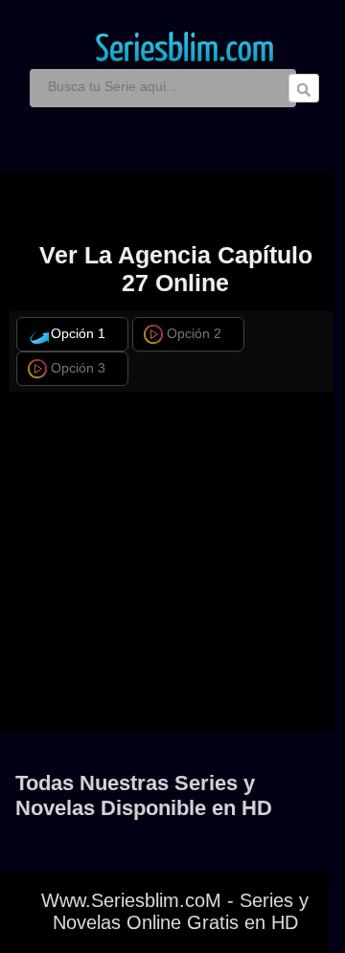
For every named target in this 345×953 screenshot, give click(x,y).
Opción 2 (194, 334)
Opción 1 (78, 334)
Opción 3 (78, 368)
